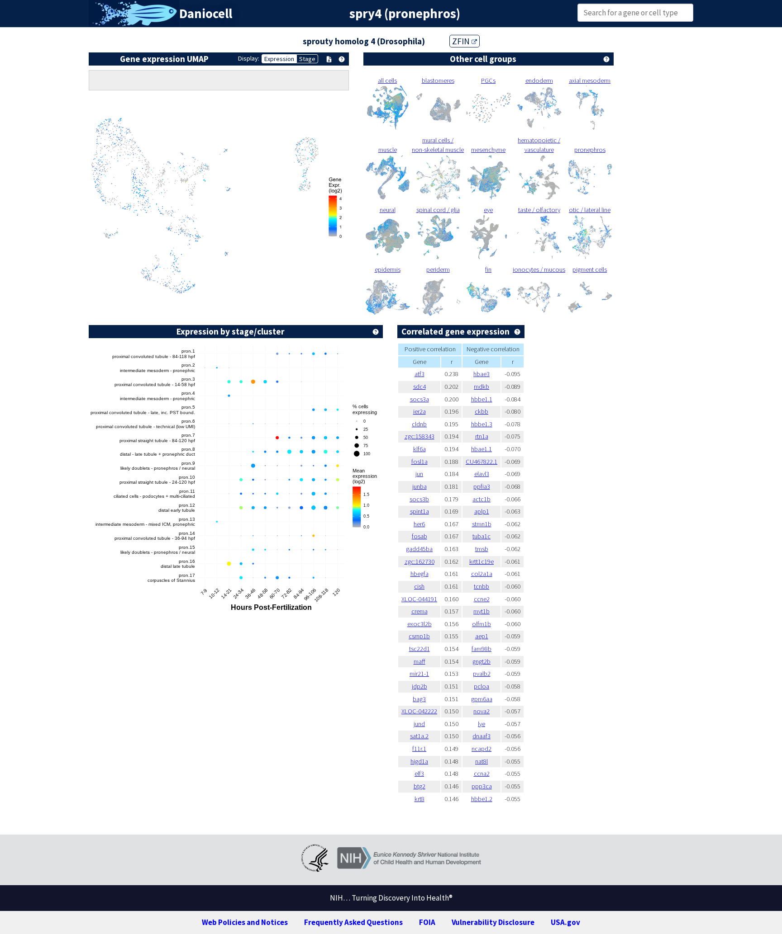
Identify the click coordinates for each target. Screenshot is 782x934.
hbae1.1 (481, 449)
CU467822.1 (481, 462)
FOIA (427, 922)
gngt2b (481, 661)
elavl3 (481, 474)
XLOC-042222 (419, 711)
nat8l (481, 761)
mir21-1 (419, 674)
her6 (419, 524)
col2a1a (481, 574)
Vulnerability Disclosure (493, 922)
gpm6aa (481, 699)
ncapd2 (481, 749)
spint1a (419, 511)
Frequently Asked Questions (353, 922)
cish (419, 586)
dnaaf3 (481, 736)
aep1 (481, 636)
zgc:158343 (419, 436)
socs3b (419, 499)
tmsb (481, 549)
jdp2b (419, 686)
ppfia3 (481, 486)
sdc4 (419, 386)
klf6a (419, 449)
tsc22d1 (419, 649)
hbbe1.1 (481, 399)
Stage (307, 59)
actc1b (481, 499)
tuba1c (481, 536)
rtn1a (481, 436)
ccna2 (482, 773)
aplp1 (481, 511)
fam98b (481, 649)
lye (481, 724)
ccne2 (482, 599)
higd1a (419, 761)
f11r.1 (419, 749)
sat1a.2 (419, 736)
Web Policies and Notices (245, 922)
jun (419, 474)
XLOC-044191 (419, 599)
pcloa (481, 686)
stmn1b (481, 524)
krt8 (419, 799)
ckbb (481, 411)
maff (419, 661)
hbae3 (481, 374)
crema (419, 611)
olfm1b (481, 624)
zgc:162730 (419, 561)
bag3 (419, 699)
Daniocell (205, 13)
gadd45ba (419, 549)
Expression (279, 59)
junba (419, 486)
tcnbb (481, 586)
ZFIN (462, 41)
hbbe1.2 (481, 799)
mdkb (481, 386)
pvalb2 (482, 674)
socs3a (419, 399)
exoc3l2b (419, 624)
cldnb (419, 424)
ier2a (419, 411)
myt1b (481, 611)
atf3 (419, 374)
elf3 (419, 773)
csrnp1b (419, 636)
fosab (419, 536)
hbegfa (419, 574)
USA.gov (565, 922)
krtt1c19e (481, 561)
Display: (248, 58)
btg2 (419, 786)
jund (419, 724)
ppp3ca (482, 786)
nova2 (481, 711)
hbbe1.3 (481, 424)
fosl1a (419, 462)
